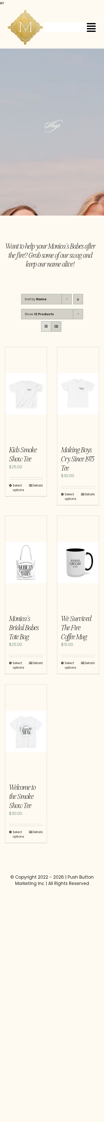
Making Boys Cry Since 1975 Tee (77, 459)
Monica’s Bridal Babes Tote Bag (23, 628)
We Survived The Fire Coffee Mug (76, 628)
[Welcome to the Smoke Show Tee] (26, 731)
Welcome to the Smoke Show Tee (22, 796)
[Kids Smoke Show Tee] (26, 394)
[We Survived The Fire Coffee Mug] (78, 562)
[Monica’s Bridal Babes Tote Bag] (26, 562)
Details (38, 485)
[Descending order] (78, 299)
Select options (18, 487)
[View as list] (56, 326)
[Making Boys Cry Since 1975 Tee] (78, 394)
